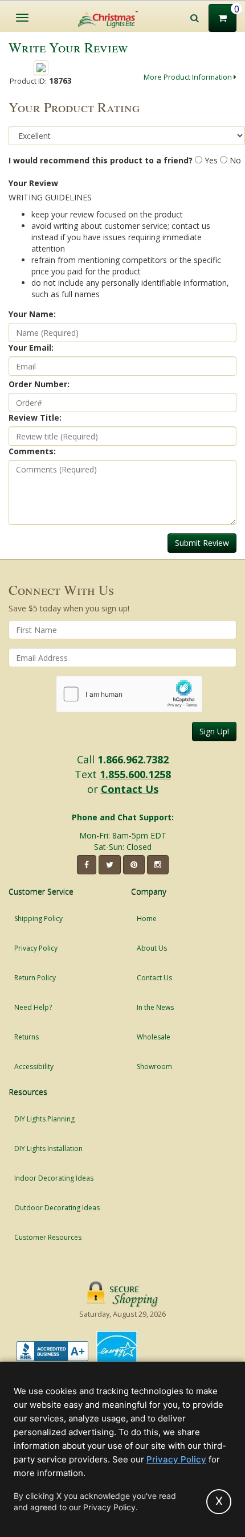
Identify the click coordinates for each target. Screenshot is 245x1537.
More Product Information (189, 77)
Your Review (33, 183)
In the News (155, 1007)
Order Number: (39, 384)
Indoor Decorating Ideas (53, 1178)
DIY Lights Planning (44, 1119)
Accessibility (34, 1066)
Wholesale (153, 1037)
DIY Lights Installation (48, 1148)
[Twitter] (110, 864)
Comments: (32, 451)
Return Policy (35, 978)
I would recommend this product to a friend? (101, 160)
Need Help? (33, 1007)
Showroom (154, 1066)
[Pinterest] (134, 864)
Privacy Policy (36, 948)
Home (147, 918)
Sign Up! (214, 731)
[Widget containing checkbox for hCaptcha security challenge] (129, 694)
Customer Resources (47, 1237)
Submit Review (202, 542)
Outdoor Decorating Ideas (57, 1208)
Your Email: (31, 347)
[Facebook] (86, 864)
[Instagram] (158, 864)
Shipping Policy (38, 918)
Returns (26, 1037)
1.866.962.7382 (133, 759)
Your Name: (32, 314)
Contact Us (129, 789)
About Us (152, 948)
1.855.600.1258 (135, 774)
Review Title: (35, 417)
